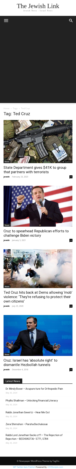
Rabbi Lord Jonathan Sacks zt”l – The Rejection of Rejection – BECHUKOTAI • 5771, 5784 (34, 437)
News (7, 161)
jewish (7, 176)
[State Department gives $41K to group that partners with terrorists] (38, 141)
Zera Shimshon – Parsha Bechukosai (27, 424)
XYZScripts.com (55, 467)
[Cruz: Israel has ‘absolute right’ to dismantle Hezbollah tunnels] (38, 335)
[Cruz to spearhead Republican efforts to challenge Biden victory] (38, 206)
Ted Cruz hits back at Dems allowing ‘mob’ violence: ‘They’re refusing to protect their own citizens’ (38, 296)
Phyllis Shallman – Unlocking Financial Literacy (32, 400)
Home (7, 108)
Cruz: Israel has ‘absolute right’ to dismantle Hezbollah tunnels (30, 362)
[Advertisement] (38, 65)
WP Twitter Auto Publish (24, 467)
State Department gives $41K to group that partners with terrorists (35, 169)
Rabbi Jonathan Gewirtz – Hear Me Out (28, 412)
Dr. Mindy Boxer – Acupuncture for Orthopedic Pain (34, 388)
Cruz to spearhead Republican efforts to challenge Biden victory (36, 233)
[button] (6, 20)
